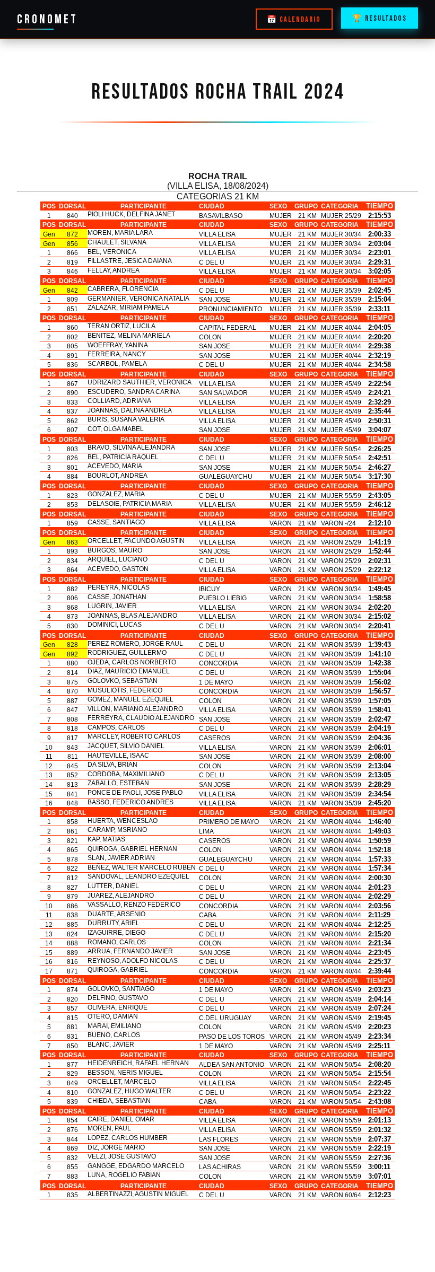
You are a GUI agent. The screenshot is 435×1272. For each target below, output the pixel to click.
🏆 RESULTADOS (379, 18)
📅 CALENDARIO (294, 19)
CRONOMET (47, 19)
